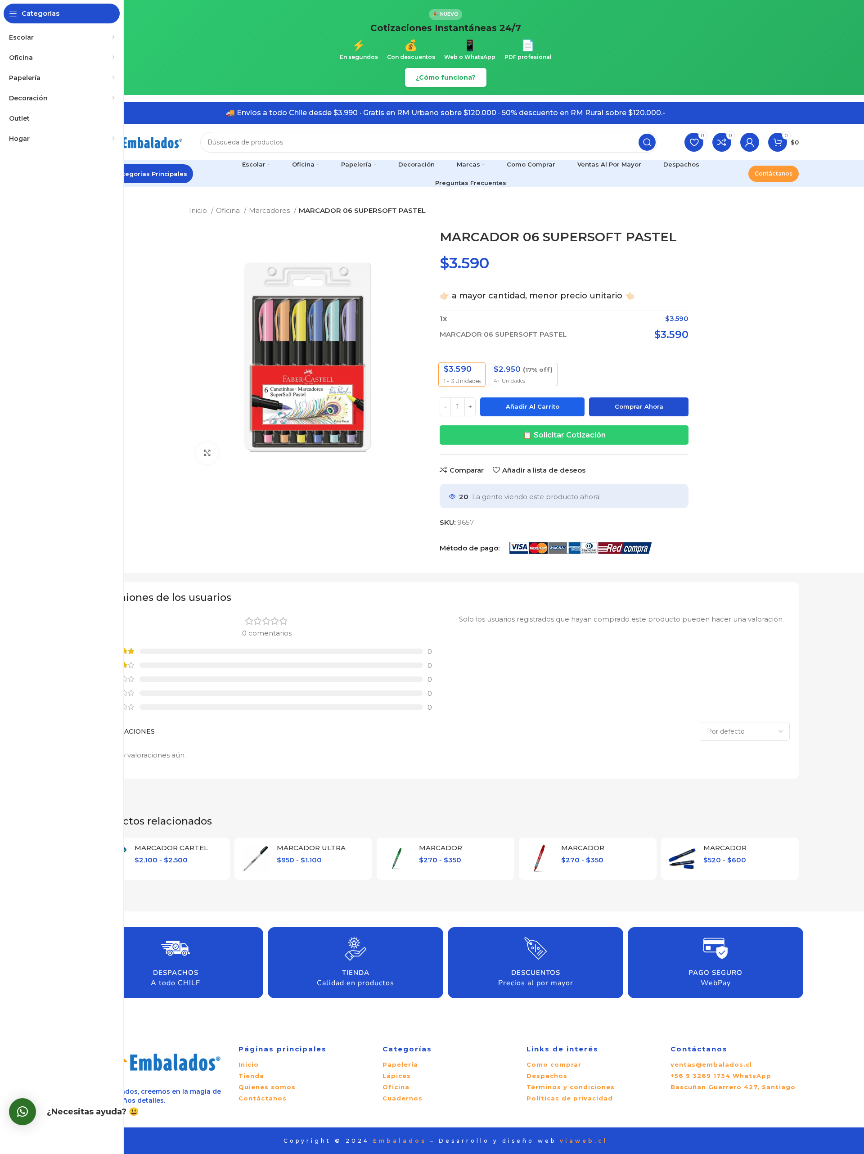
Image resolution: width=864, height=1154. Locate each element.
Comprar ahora (639, 406)
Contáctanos (773, 173)
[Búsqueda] (647, 142)
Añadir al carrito (532, 406)
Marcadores (270, 210)
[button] (22, 1111)
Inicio (199, 210)
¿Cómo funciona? (446, 77)
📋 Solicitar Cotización (564, 435)
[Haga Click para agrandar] (207, 453)
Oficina (229, 210)
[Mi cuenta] (750, 142)
